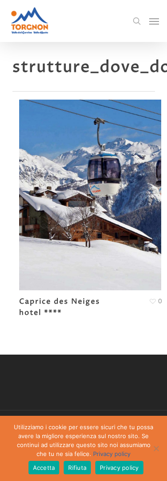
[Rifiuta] (155, 448)
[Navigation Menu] (154, 21)
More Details (92, 188)
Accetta (44, 467)
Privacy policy (111, 453)
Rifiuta (77, 467)
